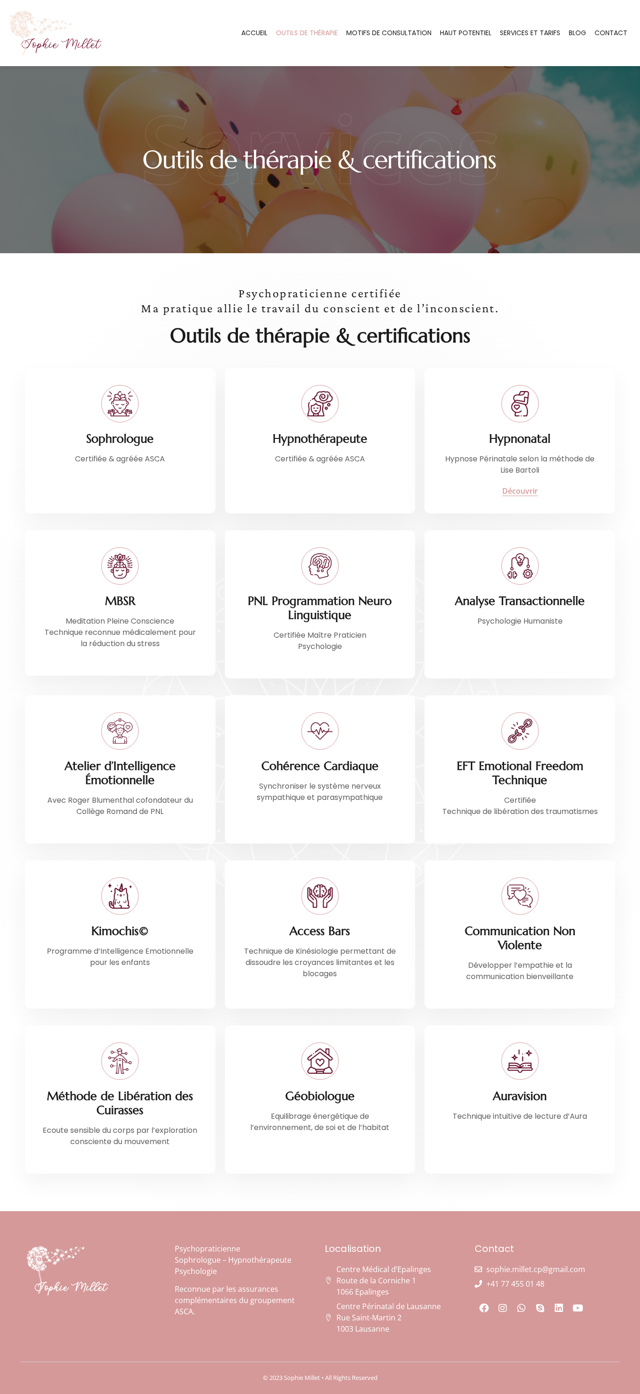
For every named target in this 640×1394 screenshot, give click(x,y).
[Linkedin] (559, 1308)
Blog (577, 33)
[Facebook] (484, 1308)
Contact (611, 33)
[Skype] (540, 1308)
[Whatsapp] (521, 1308)
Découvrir (520, 491)
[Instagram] (502, 1308)
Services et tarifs (530, 33)
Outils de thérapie (307, 33)
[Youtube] (577, 1308)
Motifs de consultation (389, 33)
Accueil (254, 33)
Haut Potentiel (465, 33)
